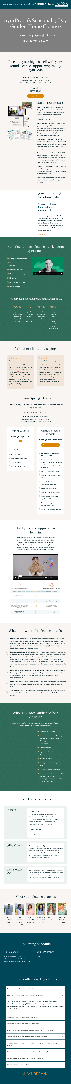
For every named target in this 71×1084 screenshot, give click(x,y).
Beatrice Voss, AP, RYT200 (62, 919)
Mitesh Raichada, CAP (8, 919)
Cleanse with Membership (50, 445)
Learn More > (42, 234)
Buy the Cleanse (35, 96)
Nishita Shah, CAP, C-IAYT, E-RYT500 (41, 919)
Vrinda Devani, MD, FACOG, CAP (30, 919)
